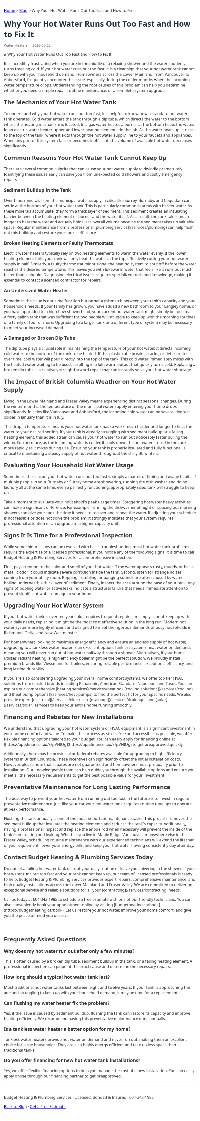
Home (9, 10)
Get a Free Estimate (48, 1106)
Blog (23, 10)
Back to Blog (15, 1106)
